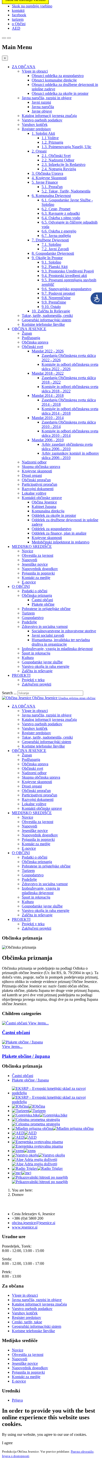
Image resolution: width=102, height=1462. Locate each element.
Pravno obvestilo (82, 1451)
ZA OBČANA (23, 67)
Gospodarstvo (33, 618)
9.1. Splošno (51, 262)
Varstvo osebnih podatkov (42, 120)
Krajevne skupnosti (37, 471)
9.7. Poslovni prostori (58, 293)
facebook (19, 15)
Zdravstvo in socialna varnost (45, 626)
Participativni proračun (39, 484)
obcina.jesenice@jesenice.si (33, 1223)
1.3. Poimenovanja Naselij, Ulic (66, 147)
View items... (38, 1023)
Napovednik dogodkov (40, 569)
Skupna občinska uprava (41, 466)
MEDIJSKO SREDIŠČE (32, 546)
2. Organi (39, 151)
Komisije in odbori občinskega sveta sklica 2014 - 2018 (70, 411)
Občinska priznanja (37, 595)
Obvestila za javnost (37, 555)
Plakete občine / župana (26, 1056)
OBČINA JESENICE (29, 329)
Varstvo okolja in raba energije (45, 666)
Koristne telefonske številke (43, 324)
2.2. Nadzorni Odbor (58, 160)
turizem (18, 19)
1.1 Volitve (50, 138)
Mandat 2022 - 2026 (48, 351)
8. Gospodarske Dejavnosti (53, 253)
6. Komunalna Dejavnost (51, 195)
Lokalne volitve (34, 493)
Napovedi (29, 560)
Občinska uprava (35, 342)
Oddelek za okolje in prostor (54, 515)
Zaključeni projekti (36, 684)
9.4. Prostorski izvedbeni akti (64, 275)
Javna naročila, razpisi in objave (47, 98)
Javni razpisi (41, 102)
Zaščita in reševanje (37, 671)
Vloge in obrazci (35, 71)
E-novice (29, 582)
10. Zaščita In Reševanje (51, 311)
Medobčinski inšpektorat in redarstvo (60, 542)
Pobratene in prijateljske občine (46, 609)
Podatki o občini (34, 591)
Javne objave (42, 111)
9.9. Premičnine (54, 302)
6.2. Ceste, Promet (56, 209)
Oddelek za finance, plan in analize (59, 533)
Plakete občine (43, 604)
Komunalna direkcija (48, 511)
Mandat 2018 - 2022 (48, 373)
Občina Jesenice (44, 502)
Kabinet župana (44, 506)
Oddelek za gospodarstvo (51, 529)
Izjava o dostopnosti (15, 1456)
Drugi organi (32, 475)
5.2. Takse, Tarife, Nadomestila (66, 191)
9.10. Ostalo (51, 307)
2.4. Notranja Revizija (59, 169)
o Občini (19, 24)
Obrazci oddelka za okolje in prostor (60, 93)
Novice (27, 551)
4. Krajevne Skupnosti (49, 178)
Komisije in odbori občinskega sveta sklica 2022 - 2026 (70, 366)
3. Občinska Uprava (47, 173)
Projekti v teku (33, 680)
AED (16, 28)
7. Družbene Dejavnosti (50, 240)
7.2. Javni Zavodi (55, 249)
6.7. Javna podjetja (56, 235)
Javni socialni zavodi (48, 635)
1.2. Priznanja (52, 142)
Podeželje (29, 622)
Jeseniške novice (35, 564)
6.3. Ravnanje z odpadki (61, 213)
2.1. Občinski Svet (56, 156)
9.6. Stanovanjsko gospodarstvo (66, 289)
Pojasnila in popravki (38, 573)
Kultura (28, 657)
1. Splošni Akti (43, 133)
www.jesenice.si (24, 1227)
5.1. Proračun (52, 187)
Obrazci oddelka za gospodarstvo (58, 76)
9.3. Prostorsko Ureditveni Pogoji (68, 271)
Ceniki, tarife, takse (27, 1322)
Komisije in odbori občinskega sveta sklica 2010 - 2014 (70, 433)
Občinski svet (32, 347)
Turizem (28, 613)
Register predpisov (36, 129)
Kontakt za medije (36, 578)
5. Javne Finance (45, 182)
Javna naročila (43, 107)
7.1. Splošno (51, 244)
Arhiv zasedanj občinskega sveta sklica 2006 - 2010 (67, 446)
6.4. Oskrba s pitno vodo (61, 218)
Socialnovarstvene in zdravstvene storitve (64, 631)
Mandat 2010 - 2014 (48, 418)
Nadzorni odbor (34, 462)
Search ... (9, 693)
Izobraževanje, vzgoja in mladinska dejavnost (57, 649)
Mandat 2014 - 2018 (48, 395)
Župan (27, 333)
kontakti (18, 10)
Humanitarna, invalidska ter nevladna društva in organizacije (61, 642)
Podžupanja (31, 338)
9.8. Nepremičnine (56, 298)
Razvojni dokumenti (37, 489)
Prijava (17, 1400)
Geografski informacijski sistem (46, 320)
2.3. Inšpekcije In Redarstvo (63, 164)
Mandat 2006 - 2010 (48, 440)
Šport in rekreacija (36, 653)
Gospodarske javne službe (42, 662)
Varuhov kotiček (35, 124)
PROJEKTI (21, 675)
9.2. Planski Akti (55, 267)
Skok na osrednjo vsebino (32, 6)
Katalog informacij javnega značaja (49, 116)
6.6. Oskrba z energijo (59, 231)
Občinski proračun (36, 480)
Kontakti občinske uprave (42, 498)
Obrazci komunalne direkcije (54, 80)
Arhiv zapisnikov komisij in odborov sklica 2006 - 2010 (70, 455)
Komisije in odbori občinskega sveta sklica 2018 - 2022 (70, 389)
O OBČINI (21, 586)
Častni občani (42, 600)
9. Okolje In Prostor (47, 258)
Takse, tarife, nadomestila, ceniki (47, 315)
